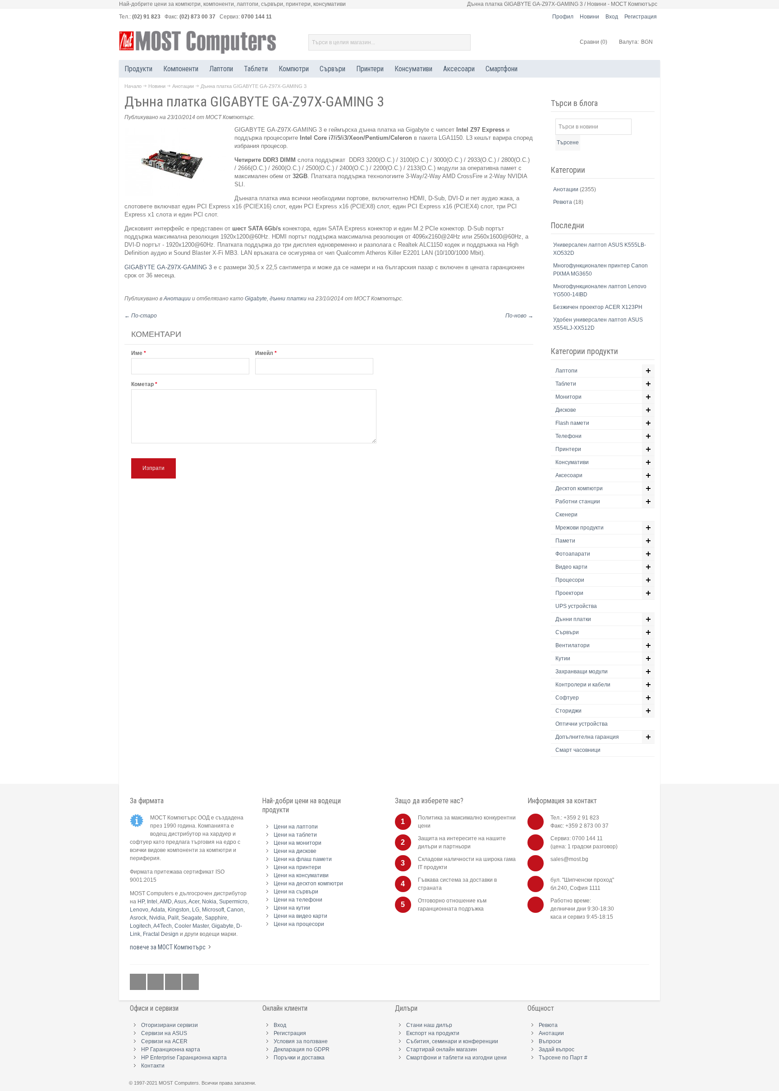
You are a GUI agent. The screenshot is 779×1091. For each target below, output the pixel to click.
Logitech (140, 926)
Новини (589, 17)
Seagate (191, 918)
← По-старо (140, 316)
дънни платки (288, 298)
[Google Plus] (156, 982)
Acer (193, 901)
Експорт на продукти (432, 1033)
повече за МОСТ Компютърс (168, 947)
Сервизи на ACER (164, 1041)
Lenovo (139, 910)
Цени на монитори (297, 843)
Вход (611, 17)
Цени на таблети (295, 835)
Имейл (264, 353)
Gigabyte (256, 298)
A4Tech (162, 926)
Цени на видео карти (300, 916)
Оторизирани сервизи (169, 1025)
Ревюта (563, 202)
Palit (173, 918)
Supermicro (233, 901)
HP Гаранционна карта (170, 1049)
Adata (158, 910)
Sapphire (216, 918)
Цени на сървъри (296, 891)
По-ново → (519, 316)
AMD (166, 901)
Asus (180, 901)
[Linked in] (174, 982)
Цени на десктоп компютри (308, 883)
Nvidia (157, 918)
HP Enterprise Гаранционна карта (184, 1057)
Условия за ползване (301, 1041)
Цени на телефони (298, 900)
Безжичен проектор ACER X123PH (597, 307)
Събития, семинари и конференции (452, 1041)
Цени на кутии (292, 908)
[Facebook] (138, 982)
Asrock (138, 918)
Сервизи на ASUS (164, 1033)
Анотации (183, 86)
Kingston (178, 910)
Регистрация (640, 17)
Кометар (142, 384)
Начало (133, 86)
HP (140, 901)
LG (195, 910)
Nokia (209, 901)
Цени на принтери (297, 867)
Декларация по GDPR (302, 1049)
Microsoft (213, 910)
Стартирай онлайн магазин (441, 1049)
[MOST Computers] (198, 42)
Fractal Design (161, 934)
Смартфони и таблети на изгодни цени (456, 1057)
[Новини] (191, 982)
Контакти (153, 1066)
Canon (235, 910)
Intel (152, 901)
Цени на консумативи (301, 875)
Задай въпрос (556, 1049)
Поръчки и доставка (299, 1057)
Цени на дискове (295, 851)
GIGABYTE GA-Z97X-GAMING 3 (169, 267)
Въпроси (550, 1041)
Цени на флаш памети (303, 859)
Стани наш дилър (429, 1025)
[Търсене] (462, 42)
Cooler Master (191, 926)
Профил (562, 17)
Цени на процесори (299, 924)
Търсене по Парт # (563, 1057)
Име (136, 353)
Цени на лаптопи (296, 827)
